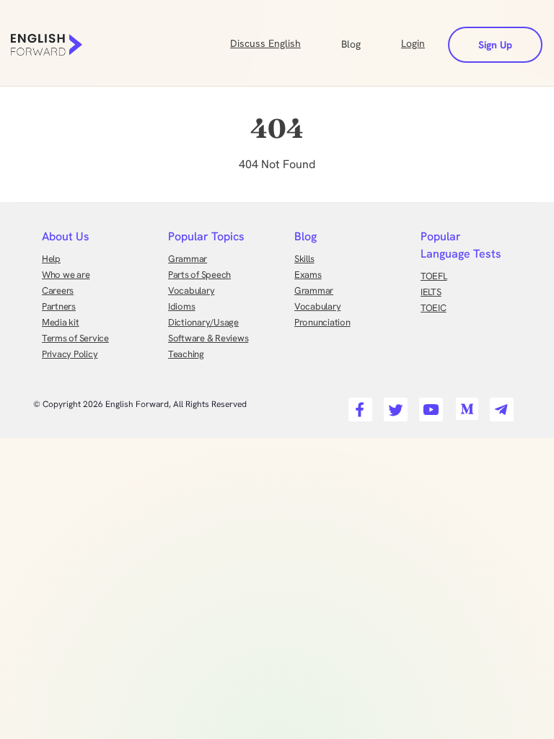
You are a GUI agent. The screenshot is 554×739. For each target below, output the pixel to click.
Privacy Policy (69, 354)
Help (51, 259)
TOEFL (434, 276)
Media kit (60, 322)
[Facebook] (358, 405)
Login (413, 43)
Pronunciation (322, 322)
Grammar (187, 259)
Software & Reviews (208, 338)
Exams (308, 274)
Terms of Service (75, 338)
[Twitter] (393, 405)
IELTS (431, 292)
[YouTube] (429, 405)
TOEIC (434, 308)
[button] (368, 42)
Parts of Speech (199, 274)
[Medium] (464, 405)
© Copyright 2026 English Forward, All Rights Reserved (140, 404)
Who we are (65, 274)
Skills (304, 259)
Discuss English (265, 43)
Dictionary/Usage (203, 322)
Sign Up (495, 44)
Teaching (186, 354)
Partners (59, 306)
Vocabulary (191, 290)
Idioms (181, 306)
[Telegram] (499, 405)
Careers (58, 290)
